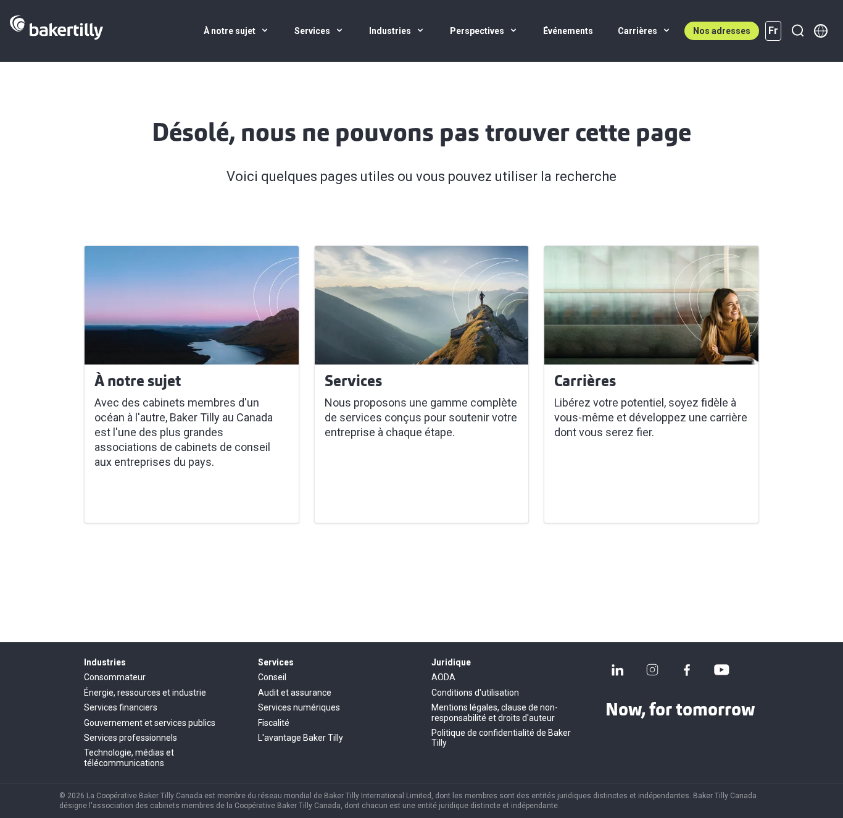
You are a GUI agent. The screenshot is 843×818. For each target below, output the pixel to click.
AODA (443, 677)
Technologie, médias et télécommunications (129, 757)
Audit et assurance (294, 693)
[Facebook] (687, 669)
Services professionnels (130, 738)
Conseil (272, 677)
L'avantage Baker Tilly (300, 738)
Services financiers (120, 707)
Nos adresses (721, 31)
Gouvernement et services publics (149, 723)
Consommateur (115, 677)
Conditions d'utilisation (475, 693)
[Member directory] (820, 30)
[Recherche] (797, 31)
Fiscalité (273, 723)
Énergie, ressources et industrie (145, 693)
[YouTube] (721, 669)
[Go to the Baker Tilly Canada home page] (56, 30)
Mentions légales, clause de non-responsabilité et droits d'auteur (494, 712)
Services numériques (299, 707)
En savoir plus (135, 499)
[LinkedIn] (617, 669)
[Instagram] (652, 669)
